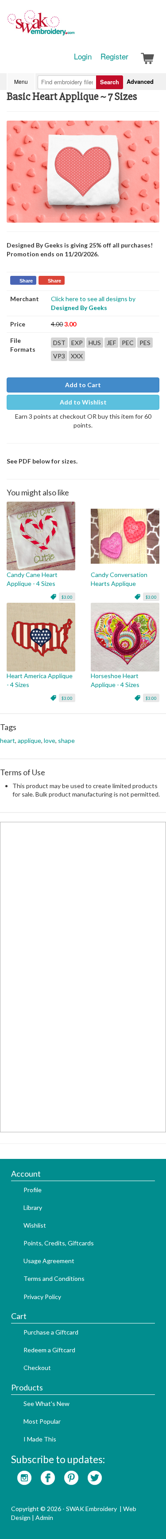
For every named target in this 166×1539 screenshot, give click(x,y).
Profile (32, 1190)
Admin (44, 1517)
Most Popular (42, 1421)
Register (114, 56)
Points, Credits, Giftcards (58, 1243)
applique (29, 740)
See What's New (46, 1403)
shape (66, 740)
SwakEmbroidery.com (73, 26)
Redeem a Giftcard (49, 1350)
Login (83, 56)
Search (109, 82)
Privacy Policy (42, 1296)
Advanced (140, 81)
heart (7, 740)
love (49, 740)
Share (26, 280)
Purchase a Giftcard (50, 1332)
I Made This (39, 1439)
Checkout (37, 1367)
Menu (21, 81)
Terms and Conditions (54, 1278)
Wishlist (34, 1225)
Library (32, 1207)
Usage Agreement (48, 1260)
